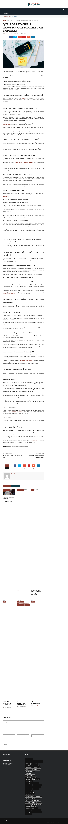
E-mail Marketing (30, 771)
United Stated (37, 812)
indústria (28, 788)
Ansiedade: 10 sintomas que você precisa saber (22, 16)
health (38, 787)
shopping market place (31, 808)
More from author (15, 485)
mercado (38, 796)
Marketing (29, 790)
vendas (28, 814)
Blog (12, 10)
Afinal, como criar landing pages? (36, 702)
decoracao (37, 767)
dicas (28, 769)
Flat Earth (29, 785)
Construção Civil (56, 10)
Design (27, 603)
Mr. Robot (29, 800)
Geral (4, 20)
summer (37, 810)
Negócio (46, 10)
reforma (38, 804)
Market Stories (30, 796)
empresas (24, 98)
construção (29, 767)
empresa (28, 779)
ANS (27, 763)
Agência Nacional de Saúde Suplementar (31, 761)
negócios (25, 446)
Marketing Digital (22, 10)
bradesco (34, 763)
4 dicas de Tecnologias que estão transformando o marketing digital (9, 499)
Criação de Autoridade (21, 603)
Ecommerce (29, 773)
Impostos (20, 446)
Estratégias (29, 781)
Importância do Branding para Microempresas (21, 703)
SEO (34, 806)
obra (28, 802)
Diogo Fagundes (53, 822)
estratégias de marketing (32, 783)
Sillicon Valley (29, 810)
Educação (6, 13)
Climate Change (36, 765)
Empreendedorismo (35, 10)
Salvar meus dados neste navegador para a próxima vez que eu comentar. (19, 740)
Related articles (6, 485)
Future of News (37, 785)
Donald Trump (35, 769)
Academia (29, 759)
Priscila (6, 33)
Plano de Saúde (36, 802)
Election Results (30, 775)
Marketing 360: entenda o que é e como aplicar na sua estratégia (36, 592)
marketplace (29, 794)
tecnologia (29, 812)
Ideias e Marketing (21, 605)
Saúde (28, 806)
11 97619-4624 (7, 761)
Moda (28, 798)
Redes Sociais (27, 605)
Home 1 (6, 10)
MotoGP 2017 (35, 798)
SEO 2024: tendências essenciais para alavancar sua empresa (8, 704)
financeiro (14, 446)
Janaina (4, 503)
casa (28, 765)
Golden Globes (30, 787)
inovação (36, 788)
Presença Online (30, 804)
